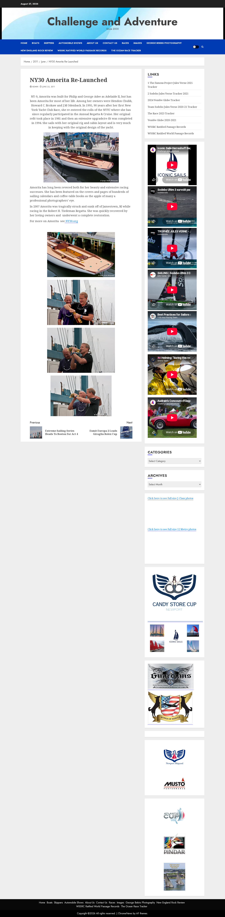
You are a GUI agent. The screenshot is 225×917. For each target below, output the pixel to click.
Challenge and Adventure (112, 21)
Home (24, 43)
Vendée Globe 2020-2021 (162, 120)
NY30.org (71, 221)
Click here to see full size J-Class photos (170, 498)
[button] (202, 47)
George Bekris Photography (164, 43)
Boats (35, 43)
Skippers (49, 43)
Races (125, 43)
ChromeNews (125, 913)
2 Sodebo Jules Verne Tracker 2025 (168, 93)
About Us (92, 43)
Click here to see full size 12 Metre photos (172, 529)
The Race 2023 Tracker (161, 113)
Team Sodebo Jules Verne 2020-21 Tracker (172, 107)
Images (137, 43)
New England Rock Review (37, 50)
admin (35, 87)
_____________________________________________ (175, 620)
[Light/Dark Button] (196, 46)
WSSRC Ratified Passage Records (167, 127)
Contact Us (110, 43)
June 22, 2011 (48, 87)
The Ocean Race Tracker (126, 50)
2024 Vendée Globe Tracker (164, 100)
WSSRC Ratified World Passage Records (82, 50)
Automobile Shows (70, 43)
